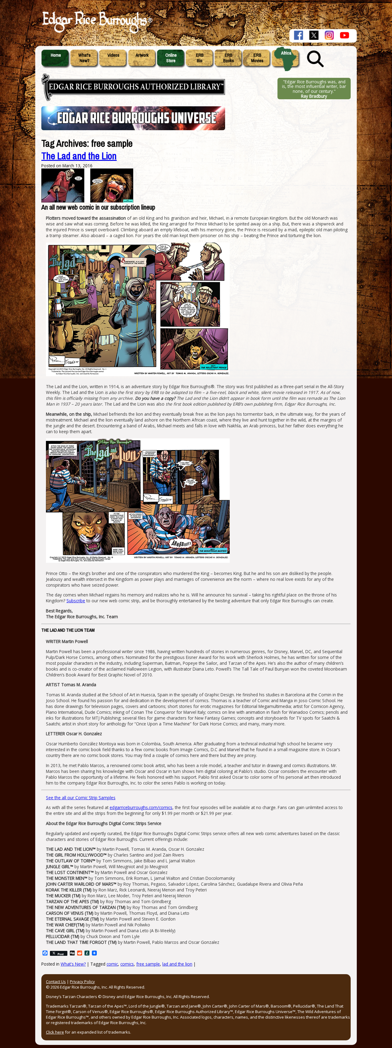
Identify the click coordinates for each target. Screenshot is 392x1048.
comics (127, 964)
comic (112, 964)
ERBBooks (228, 58)
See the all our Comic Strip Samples (80, 797)
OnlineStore (171, 58)
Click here (55, 1032)
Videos (113, 55)
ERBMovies (257, 58)
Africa (286, 53)
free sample (148, 964)
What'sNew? (84, 58)
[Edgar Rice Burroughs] (96, 33)
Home (56, 55)
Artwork (142, 55)
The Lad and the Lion (79, 156)
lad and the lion (177, 964)
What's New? (73, 964)
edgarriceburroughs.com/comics (141, 807)
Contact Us (56, 981)
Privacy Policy (82, 981)
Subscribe (75, 600)
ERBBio (200, 58)
